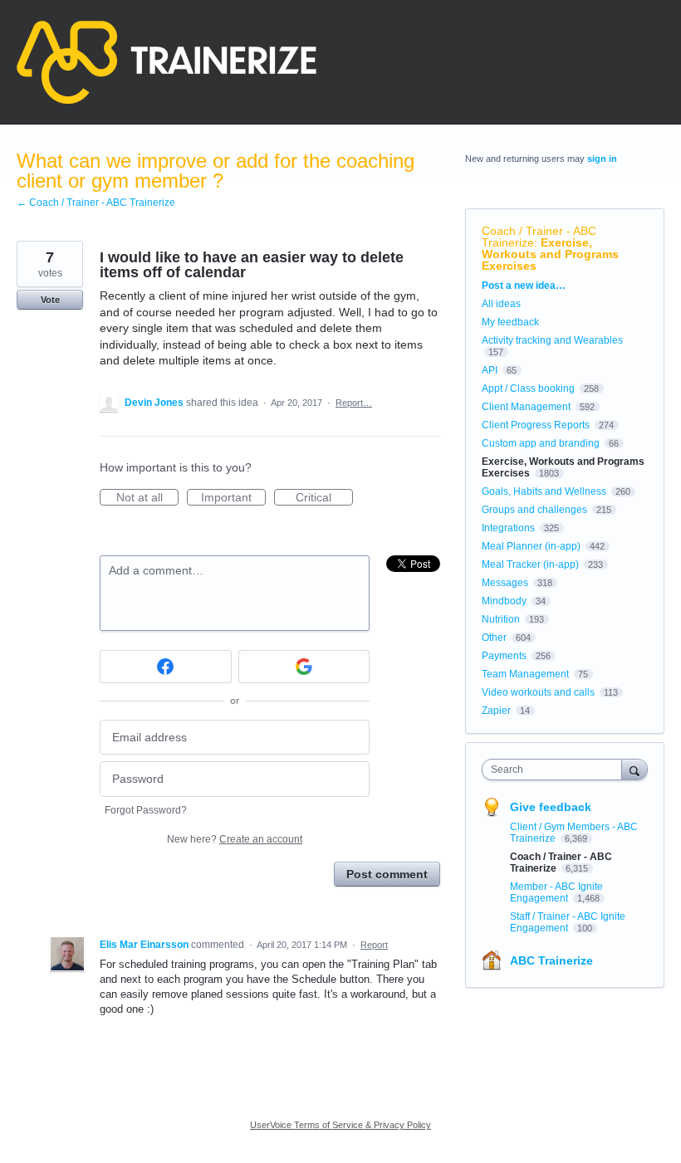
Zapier (496, 710)
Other (494, 637)
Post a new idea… (524, 285)
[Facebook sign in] (166, 666)
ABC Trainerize (551, 960)
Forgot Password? (146, 810)
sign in (602, 159)
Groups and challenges (534, 510)
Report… (354, 403)
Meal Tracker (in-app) (530, 564)
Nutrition (501, 619)
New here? (234, 839)
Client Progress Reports (536, 425)
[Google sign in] (304, 666)
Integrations (508, 528)
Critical (324, 498)
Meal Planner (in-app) (531, 546)
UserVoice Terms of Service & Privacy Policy (340, 1125)
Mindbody (504, 601)
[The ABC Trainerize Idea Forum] (166, 62)
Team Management (525, 674)
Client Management (526, 407)
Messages (505, 583)
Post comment (387, 874)
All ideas (501, 304)
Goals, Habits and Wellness (544, 491)
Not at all (147, 498)
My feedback (510, 322)
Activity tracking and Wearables (552, 340)
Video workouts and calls (538, 692)
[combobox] (555, 769)
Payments (504, 656)
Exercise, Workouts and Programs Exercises (550, 254)
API (489, 370)
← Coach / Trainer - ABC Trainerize (96, 202)
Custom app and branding (541, 443)
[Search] (634, 769)
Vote (50, 300)
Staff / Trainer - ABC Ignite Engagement (567, 922)
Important (233, 498)
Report (374, 945)
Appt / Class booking (528, 388)
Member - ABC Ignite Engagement (556, 892)
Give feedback (550, 807)
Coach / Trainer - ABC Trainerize (539, 236)
